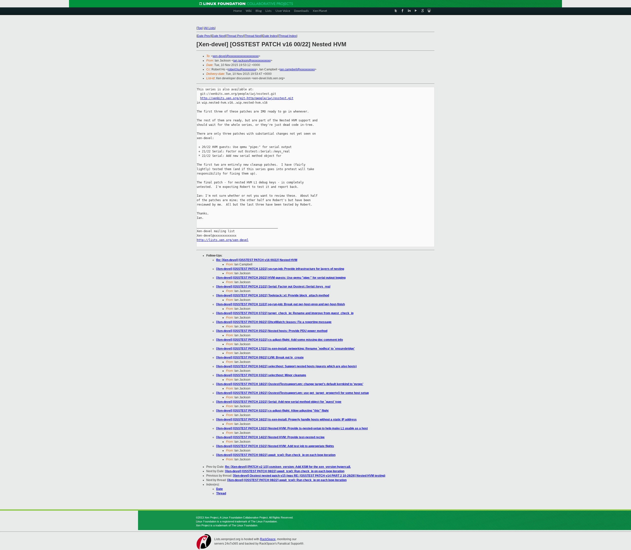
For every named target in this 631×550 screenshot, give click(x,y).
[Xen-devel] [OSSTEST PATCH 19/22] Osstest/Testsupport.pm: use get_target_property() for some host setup (292, 393)
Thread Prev (235, 36)
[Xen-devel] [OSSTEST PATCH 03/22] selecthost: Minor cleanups (261, 375)
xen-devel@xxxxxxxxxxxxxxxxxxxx (236, 56)
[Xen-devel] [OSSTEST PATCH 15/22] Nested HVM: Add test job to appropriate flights (275, 446)
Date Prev (203, 36)
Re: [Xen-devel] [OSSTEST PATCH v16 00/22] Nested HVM (256, 260)
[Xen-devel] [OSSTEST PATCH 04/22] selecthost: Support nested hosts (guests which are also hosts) (286, 366)
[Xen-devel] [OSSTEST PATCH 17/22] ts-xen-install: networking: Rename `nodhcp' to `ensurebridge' (285, 348)
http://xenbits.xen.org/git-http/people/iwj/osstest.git (246, 98)
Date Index (270, 36)
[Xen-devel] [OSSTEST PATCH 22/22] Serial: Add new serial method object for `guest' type (278, 402)
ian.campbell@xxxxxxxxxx (297, 69)
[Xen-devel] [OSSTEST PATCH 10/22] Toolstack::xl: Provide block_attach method (272, 295)
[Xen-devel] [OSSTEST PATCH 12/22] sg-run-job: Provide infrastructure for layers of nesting (280, 269)
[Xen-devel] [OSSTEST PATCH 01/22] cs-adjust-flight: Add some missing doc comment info (279, 339)
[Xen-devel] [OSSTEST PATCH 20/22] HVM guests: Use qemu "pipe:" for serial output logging (281, 277)
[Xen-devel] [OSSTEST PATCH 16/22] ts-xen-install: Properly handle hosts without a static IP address (286, 419)
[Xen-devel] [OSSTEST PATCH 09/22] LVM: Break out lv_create (260, 357)
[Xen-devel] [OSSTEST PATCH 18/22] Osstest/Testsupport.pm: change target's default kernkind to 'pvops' (289, 384)
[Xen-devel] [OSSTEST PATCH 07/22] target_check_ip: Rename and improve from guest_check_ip (284, 313)
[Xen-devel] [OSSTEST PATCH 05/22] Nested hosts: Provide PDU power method (271, 331)
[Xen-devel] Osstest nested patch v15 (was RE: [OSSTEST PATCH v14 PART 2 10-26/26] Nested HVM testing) (309, 475)
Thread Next (253, 36)
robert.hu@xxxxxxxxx (242, 69)
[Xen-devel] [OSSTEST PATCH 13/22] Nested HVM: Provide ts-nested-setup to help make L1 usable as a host (292, 428)
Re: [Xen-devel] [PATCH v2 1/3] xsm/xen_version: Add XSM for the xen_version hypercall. (288, 467)
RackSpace (268, 539)
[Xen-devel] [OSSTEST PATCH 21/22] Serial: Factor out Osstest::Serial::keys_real (273, 286)
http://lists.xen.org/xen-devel (222, 240)
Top (199, 28)
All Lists (209, 28)
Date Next (218, 36)
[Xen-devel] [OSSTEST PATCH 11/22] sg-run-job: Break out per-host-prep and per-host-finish (280, 304)
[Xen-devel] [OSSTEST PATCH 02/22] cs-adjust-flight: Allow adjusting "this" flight (272, 410)
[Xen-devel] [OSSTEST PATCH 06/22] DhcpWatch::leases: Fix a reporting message (274, 322)
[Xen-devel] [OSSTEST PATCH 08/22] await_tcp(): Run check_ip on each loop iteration (275, 455)
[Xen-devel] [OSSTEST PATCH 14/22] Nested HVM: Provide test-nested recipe (270, 437)
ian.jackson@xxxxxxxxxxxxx (252, 60)
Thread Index (288, 36)
